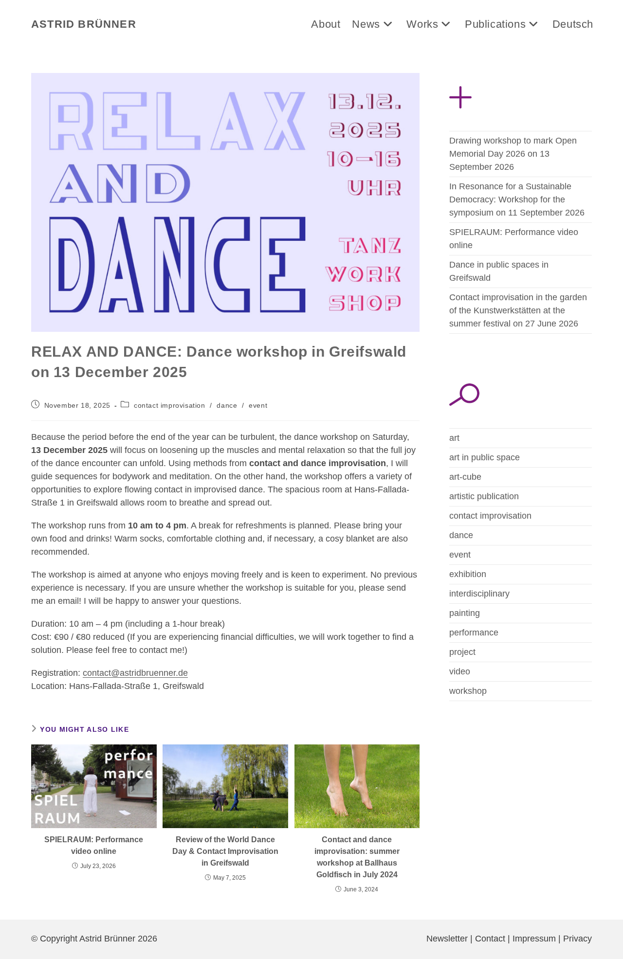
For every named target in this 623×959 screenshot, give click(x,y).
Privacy (577, 938)
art (454, 438)
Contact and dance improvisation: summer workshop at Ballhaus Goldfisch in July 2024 (357, 857)
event (258, 405)
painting (464, 613)
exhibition (467, 574)
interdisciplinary (479, 593)
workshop (468, 691)
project (462, 652)
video (459, 671)
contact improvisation (169, 405)
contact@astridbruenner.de (135, 673)
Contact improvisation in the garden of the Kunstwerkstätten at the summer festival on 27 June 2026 (518, 310)
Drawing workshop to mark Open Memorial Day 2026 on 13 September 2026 (513, 154)
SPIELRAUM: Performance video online (93, 845)
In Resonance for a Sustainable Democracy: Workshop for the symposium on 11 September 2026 (517, 199)
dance (227, 405)
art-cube (465, 477)
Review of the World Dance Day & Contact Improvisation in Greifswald (225, 851)
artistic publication (484, 496)
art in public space (484, 457)
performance (473, 632)
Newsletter (447, 938)
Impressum (534, 938)
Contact (490, 938)
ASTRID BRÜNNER (83, 24)
